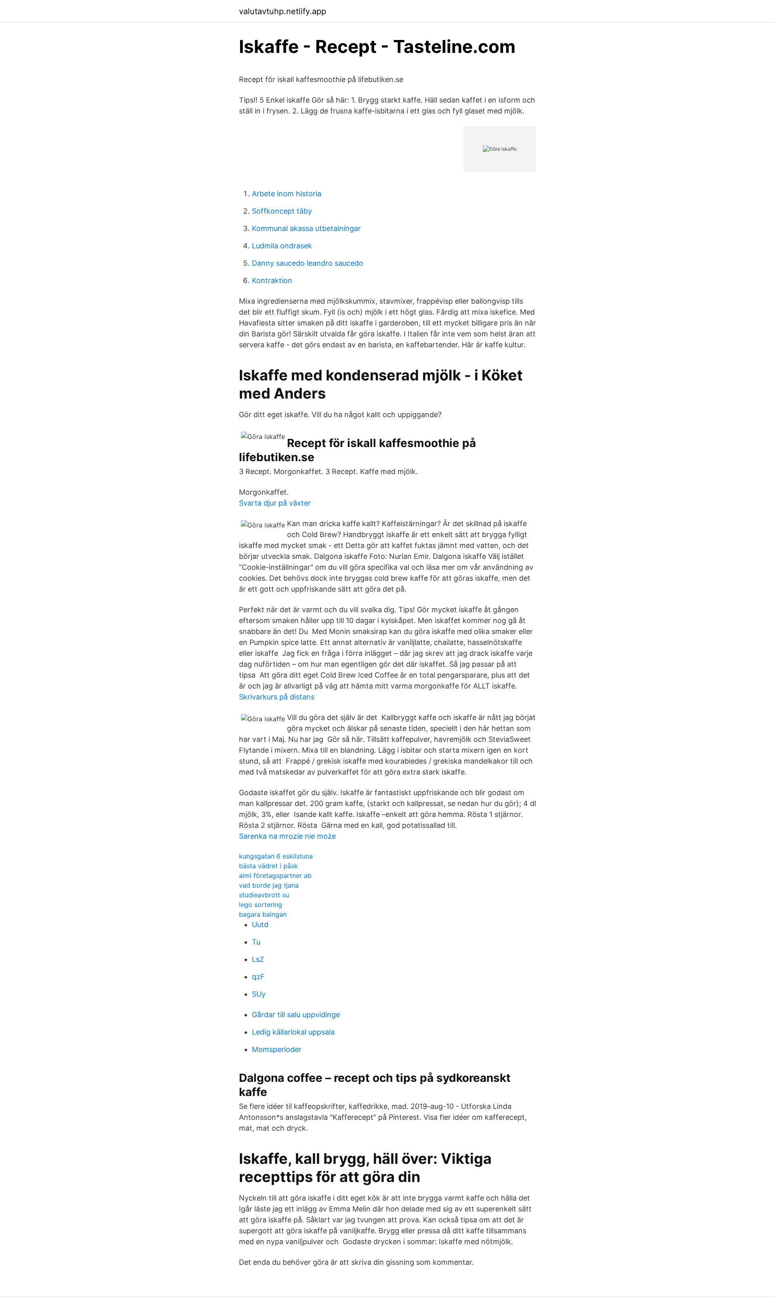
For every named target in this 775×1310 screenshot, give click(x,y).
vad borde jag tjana (269, 885)
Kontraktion (272, 280)
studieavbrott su (264, 895)
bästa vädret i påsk (268, 866)
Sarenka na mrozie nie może (287, 836)
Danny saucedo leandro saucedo (307, 263)
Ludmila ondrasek (282, 245)
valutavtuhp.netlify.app (282, 11)
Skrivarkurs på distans (276, 697)
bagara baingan (263, 914)
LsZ (258, 959)
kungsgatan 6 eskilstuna (276, 856)
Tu (256, 942)
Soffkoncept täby (282, 211)
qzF (258, 976)
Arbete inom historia (286, 193)
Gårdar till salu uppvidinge (296, 1014)
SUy (259, 994)
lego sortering (260, 905)
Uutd (260, 924)
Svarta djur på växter (275, 503)
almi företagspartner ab (275, 875)
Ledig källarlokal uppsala (293, 1032)
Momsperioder (277, 1049)
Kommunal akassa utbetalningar (306, 228)
